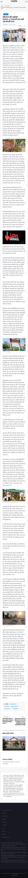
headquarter (14, 706)
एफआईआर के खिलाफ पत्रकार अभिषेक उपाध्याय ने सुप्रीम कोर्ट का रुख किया (13, 786)
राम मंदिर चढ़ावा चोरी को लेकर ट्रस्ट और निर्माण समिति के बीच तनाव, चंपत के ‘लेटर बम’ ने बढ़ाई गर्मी (14, 795)
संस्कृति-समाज (6, 837)
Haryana (7, 706)
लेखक (3, 831)
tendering (15, 708)
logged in (12, 762)
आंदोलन (4, 813)
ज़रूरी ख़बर (6, 14)
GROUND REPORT (6, 810)
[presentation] (22, 733)
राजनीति (4, 825)
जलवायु (4, 819)
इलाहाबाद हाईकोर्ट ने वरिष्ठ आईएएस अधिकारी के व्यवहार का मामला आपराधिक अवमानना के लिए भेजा (14, 746)
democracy (13, 704)
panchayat (7, 708)
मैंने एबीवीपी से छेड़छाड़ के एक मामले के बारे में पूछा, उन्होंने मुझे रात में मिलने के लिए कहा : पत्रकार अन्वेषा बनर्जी (13, 790)
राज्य (3, 828)
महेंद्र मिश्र (6, 24)
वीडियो (3, 834)
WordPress (14, 875)
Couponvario (15, 873)
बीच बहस (4, 822)
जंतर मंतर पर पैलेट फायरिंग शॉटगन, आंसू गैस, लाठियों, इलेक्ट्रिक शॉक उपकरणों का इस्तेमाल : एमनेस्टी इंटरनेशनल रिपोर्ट (13, 777)
